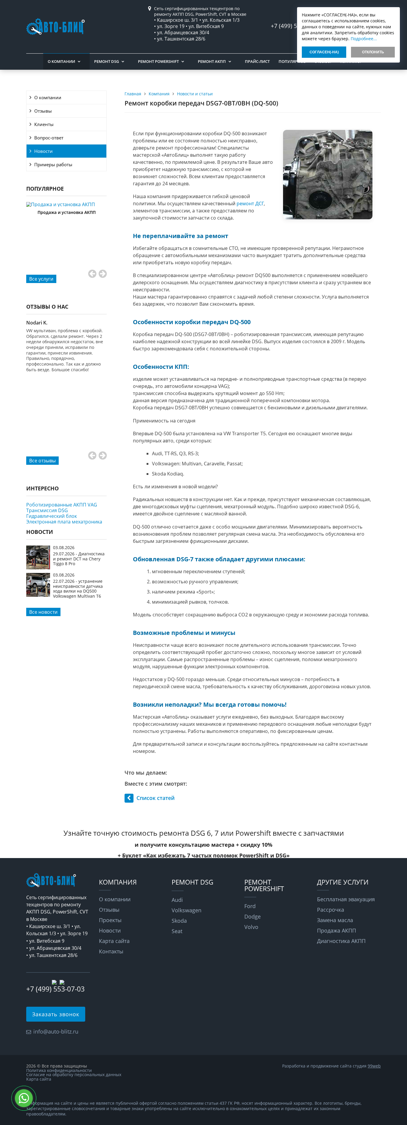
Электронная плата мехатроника (64, 521)
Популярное (292, 61)
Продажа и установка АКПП (67, 212)
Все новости (43, 612)
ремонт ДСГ (250, 203)
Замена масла (335, 920)
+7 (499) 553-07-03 (55, 989)
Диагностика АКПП (341, 941)
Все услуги (41, 279)
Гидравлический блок (51, 516)
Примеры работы (53, 164)
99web (374, 1066)
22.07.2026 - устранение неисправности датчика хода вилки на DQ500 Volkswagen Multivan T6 (78, 588)
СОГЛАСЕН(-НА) (324, 52)
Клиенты (44, 124)
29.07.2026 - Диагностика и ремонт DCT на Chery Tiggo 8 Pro (79, 558)
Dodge (252, 916)
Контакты (111, 951)
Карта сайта (114, 941)
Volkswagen (186, 910)
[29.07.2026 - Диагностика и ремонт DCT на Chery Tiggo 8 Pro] (38, 567)
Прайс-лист (257, 61)
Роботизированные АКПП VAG (61, 504)
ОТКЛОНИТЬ (373, 52)
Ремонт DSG (106, 61)
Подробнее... (364, 38)
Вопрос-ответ (48, 138)
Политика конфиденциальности (59, 1070)
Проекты (110, 920)
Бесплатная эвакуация (346, 899)
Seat (177, 931)
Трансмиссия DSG (47, 510)
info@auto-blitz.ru (55, 1031)
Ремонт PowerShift (158, 61)
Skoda (179, 920)
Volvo (251, 927)
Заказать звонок (55, 1014)
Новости (43, 151)
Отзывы (43, 111)
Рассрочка (330, 909)
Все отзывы (42, 460)
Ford (250, 906)
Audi (177, 899)
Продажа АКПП (336, 930)
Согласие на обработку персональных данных (73, 1074)
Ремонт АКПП (212, 61)
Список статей (155, 797)
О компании (61, 61)
